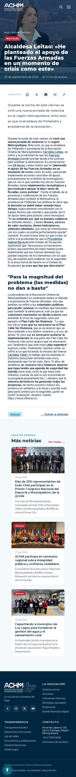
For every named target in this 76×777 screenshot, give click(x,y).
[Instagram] (16, 708)
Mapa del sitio (49, 770)
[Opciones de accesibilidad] (7, 770)
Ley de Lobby (11, 736)
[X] (24, 708)
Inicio (7, 32)
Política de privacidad (14, 770)
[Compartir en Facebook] (45, 94)
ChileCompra (11, 749)
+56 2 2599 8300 (51, 737)
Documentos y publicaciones (20, 740)
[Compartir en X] (36, 94)
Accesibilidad (34, 770)
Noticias (15, 32)
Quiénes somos (51, 689)
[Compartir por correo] (55, 94)
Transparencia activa (16, 727)
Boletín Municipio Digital (55, 711)
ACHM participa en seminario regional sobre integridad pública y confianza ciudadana (37, 560)
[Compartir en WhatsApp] (27, 94)
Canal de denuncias (15, 745)
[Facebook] (7, 708)
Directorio (47, 694)
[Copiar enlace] (64, 94)
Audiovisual (48, 707)
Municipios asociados (54, 702)
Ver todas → (56, 441)
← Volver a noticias (54, 414)
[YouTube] (33, 708)
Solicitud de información (17, 732)
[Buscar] (61, 7)
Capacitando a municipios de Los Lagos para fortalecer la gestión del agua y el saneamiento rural (36, 629)
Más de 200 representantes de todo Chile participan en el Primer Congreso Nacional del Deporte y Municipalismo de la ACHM (37, 489)
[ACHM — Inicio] (13, 7)
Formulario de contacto (55, 742)
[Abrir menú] (69, 7)
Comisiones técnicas (53, 698)
